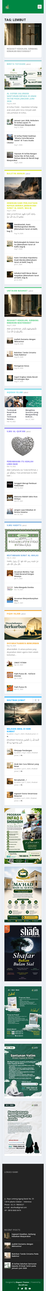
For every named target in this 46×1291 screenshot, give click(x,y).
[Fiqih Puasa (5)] (10, 688)
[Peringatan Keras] (10, 367)
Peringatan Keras (21, 366)
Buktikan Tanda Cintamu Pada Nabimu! (25, 353)
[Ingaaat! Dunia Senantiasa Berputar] (10, 795)
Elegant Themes (22, 1282)
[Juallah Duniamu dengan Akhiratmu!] (10, 340)
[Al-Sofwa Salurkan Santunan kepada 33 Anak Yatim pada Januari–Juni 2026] (23, 79)
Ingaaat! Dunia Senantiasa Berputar (25, 794)
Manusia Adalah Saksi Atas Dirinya (25, 497)
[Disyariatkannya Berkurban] (23, 628)
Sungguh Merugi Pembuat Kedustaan (25, 484)
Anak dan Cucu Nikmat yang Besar (26, 765)
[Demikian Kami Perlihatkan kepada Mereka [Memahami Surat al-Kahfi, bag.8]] (23, 188)
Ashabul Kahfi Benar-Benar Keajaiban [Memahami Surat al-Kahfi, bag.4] (26, 275)
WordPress (23, 1285)
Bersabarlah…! (20, 780)
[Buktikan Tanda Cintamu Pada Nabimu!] (10, 354)
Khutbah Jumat (31, 734)
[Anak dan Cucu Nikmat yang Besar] (10, 765)
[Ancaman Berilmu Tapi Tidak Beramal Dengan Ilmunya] (10, 573)
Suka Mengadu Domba (24, 587)
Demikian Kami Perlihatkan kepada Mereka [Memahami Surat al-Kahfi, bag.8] (22, 206)
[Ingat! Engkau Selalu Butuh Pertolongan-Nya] (10, 378)
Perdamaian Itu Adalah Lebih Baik (20, 462)
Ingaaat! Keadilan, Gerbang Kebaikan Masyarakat (22, 50)
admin (11, 734)
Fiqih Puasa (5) (20, 687)
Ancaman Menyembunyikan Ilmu (26, 599)
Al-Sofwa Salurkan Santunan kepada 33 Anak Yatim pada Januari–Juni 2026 (21, 97)
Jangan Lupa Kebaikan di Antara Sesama (25, 511)
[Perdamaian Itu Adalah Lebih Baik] (23, 446)
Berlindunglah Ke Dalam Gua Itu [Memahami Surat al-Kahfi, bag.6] (26, 244)
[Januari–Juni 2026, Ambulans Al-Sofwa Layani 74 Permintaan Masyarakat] (10, 122)
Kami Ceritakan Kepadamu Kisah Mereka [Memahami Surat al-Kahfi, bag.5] (25, 259)
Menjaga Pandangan (23, 750)
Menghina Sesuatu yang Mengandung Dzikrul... (32, 413)
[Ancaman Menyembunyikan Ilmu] (10, 600)
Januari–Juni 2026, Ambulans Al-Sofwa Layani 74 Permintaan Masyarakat (26, 122)
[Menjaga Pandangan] (10, 752)
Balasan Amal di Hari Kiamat (19, 730)
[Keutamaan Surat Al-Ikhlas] (23, 540)
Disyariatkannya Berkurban (23, 643)
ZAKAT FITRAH (20, 662)
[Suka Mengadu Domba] (10, 589)
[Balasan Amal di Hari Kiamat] (23, 714)
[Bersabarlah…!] (10, 781)
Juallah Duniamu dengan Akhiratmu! (25, 340)
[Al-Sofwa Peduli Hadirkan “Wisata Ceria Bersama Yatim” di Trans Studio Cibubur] (10, 137)
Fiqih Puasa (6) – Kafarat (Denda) (24, 675)
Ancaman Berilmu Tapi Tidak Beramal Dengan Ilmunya (24, 574)
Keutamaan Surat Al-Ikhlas (23, 555)
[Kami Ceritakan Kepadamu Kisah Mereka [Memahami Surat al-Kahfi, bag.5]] (10, 259)
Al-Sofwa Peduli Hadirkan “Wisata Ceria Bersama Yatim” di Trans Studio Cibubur (21, 139)
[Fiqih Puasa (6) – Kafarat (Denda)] (10, 675)
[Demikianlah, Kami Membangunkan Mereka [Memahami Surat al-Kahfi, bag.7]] (10, 226)
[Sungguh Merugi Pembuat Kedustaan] (10, 485)
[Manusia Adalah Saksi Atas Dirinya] (10, 498)
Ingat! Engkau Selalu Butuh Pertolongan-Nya (26, 378)
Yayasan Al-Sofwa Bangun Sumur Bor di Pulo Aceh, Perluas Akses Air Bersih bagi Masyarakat (23, 156)
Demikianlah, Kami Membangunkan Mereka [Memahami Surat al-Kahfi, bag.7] (22, 227)
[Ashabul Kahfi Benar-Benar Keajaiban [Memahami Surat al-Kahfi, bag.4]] (10, 274)
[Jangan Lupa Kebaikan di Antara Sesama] (10, 511)
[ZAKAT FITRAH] (10, 664)
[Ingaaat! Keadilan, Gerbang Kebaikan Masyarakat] (23, 305)
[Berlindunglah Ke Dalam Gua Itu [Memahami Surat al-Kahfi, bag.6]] (10, 243)
